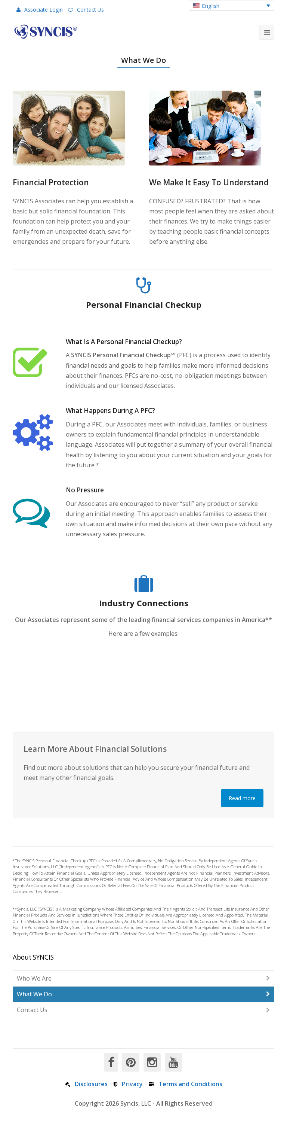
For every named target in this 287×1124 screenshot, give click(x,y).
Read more (242, 798)
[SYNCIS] (46, 31)
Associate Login (43, 9)
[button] (231, 5)
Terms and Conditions (190, 1084)
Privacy (132, 1084)
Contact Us (90, 9)
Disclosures (91, 1084)
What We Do (34, 994)
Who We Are (34, 978)
